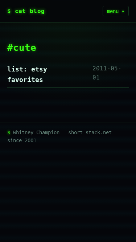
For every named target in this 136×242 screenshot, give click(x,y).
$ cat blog (26, 11)
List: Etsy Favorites (27, 74)
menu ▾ (115, 11)
